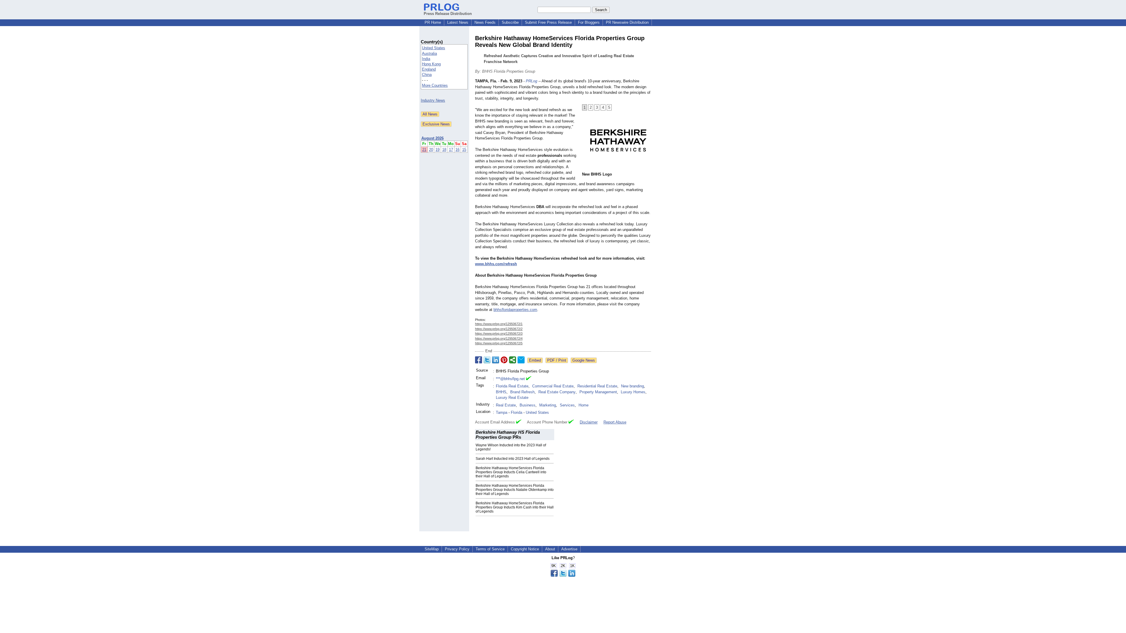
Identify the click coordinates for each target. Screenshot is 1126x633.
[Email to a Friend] (521, 359)
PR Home (433, 22)
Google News (583, 360)
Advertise (569, 549)
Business (527, 405)
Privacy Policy (457, 549)
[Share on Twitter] (487, 359)
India (426, 59)
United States (433, 48)
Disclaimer (589, 422)
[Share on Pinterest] (504, 359)
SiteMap (432, 549)
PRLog (531, 81)
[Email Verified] (528, 379)
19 (437, 149)
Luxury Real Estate (512, 397)
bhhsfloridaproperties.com (515, 309)
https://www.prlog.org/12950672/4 (499, 338)
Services (567, 405)
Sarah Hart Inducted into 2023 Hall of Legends (513, 459)
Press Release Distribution (448, 13)
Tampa (501, 412)
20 (431, 149)
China (427, 74)
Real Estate (506, 405)
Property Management (598, 392)
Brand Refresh (522, 392)
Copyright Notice (525, 549)
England (429, 69)
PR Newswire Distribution (627, 22)
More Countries (435, 85)
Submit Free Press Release (548, 22)
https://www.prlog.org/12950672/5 (499, 343)
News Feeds (485, 22)
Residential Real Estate (597, 386)
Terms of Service (490, 549)
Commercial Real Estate (553, 386)
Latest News (457, 22)
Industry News (433, 100)
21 (424, 149)
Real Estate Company (557, 392)
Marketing (547, 405)
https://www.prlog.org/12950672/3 (499, 333)
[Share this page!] (563, 575)
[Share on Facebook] (478, 359)
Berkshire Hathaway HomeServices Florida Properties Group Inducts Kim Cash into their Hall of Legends (515, 507)
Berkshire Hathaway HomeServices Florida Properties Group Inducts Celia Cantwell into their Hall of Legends (511, 472)
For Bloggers (589, 22)
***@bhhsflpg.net (510, 379)
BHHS (501, 392)
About (550, 549)
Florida (516, 412)
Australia (429, 53)
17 (451, 149)
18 (444, 149)
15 (464, 149)
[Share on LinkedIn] (495, 359)
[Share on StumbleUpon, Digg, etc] (512, 359)
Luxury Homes (633, 392)
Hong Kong (431, 64)
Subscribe (510, 22)
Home (584, 405)
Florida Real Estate (512, 386)
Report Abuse (614, 422)
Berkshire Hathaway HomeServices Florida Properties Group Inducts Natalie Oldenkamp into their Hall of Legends (515, 490)
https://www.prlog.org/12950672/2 (499, 329)
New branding (632, 386)
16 (457, 149)
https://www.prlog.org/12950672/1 (499, 324)
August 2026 (432, 138)
